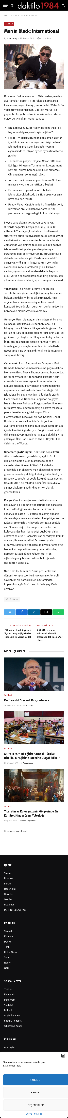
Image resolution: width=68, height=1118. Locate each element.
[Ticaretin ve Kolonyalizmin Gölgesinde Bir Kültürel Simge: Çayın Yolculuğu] (34, 785)
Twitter (8, 989)
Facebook (9, 994)
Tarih (7, 947)
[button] (63, 1055)
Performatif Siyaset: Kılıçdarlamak (26, 700)
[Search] (63, 5)
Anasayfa (8, 15)
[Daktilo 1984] (38, 5)
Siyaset (8, 931)
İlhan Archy (12, 38)
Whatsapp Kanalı (13, 1026)
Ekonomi (8, 936)
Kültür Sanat (12, 599)
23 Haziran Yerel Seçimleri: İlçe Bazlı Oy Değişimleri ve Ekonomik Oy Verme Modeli (18, 633)
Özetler (8, 899)
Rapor (7, 962)
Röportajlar (10, 889)
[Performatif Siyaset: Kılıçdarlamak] (34, 674)
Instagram (9, 999)
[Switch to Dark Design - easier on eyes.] (12, 5)
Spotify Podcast (13, 1020)
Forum (7, 883)
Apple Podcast (12, 1015)
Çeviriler (8, 894)
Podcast (8, 878)
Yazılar (9, 24)
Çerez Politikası (34, 1113)
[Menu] (5, 5)
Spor (6, 957)
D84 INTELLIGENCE (15, 910)
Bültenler (9, 904)
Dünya (7, 941)
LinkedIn (8, 1010)
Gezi (6, 968)
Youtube (8, 1005)
